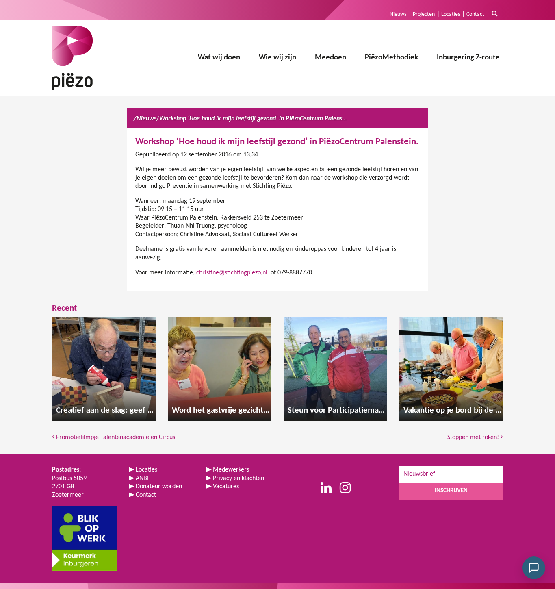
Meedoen (330, 57)
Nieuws (398, 14)
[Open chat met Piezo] (533, 567)
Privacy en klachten (238, 478)
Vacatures (226, 486)
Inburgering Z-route (468, 57)
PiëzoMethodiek (391, 57)
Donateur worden (159, 486)
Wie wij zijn (277, 57)
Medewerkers (231, 470)
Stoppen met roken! (474, 437)
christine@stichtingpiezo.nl (231, 273)
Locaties (450, 14)
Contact (475, 14)
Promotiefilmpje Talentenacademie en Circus (114, 437)
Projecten (424, 14)
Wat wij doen (219, 57)
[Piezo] (72, 58)
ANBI (142, 478)
